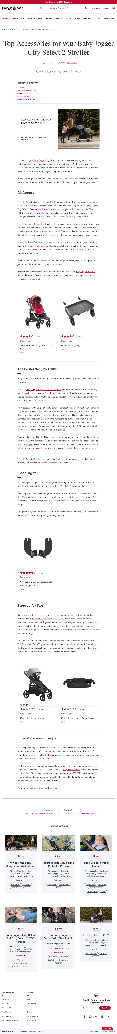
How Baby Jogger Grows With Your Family (58, 936)
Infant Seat (64, 956)
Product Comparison (96, 888)
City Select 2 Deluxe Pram (62, 485)
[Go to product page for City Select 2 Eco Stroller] (38, 684)
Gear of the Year (91, 953)
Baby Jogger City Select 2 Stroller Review (58, 864)
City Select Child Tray (32, 644)
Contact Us (5, 999)
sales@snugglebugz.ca (109, 1031)
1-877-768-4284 (94, 1031)
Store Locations (31, 1003)
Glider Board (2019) (70, 345)
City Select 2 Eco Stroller (32, 718)
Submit (105, 1008)
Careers (29, 1012)
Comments (72, 63)
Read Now (19, 880)
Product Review (55, 71)
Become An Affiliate (33, 1016)
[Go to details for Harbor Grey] (24, 705)
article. (55, 787)
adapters (33, 462)
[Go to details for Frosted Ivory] (21, 705)
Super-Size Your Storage (26, 99)
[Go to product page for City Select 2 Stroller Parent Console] (79, 684)
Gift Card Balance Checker (10, 1020)
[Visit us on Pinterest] (102, 1016)
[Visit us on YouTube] (96, 1016)
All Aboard (21, 88)
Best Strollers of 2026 (96, 935)
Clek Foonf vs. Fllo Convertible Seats (39, 813)
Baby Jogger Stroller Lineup (96, 864)
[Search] (41, 8)
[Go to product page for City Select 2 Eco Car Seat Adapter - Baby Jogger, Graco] (38, 548)
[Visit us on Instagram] (90, 1016)
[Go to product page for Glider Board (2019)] (79, 311)
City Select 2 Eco (71, 769)
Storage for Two (23, 96)
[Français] (10, 1031)
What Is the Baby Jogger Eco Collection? (20, 864)
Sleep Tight (21, 93)
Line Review (26, 884)
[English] (4, 1031)
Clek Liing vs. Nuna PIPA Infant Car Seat (79, 813)
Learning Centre (13, 29)
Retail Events (31, 1008)
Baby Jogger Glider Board (37, 245)
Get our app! (107, 1028)
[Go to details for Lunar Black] (27, 705)
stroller (22, 163)
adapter (88, 437)
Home (3, 29)
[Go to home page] (12, 8)
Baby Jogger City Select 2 (45, 160)
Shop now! (68, 2)
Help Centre (5, 1003)
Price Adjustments (7, 1012)
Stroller (77, 71)
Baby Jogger (42, 71)
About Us (29, 999)
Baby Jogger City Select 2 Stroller (38, 754)
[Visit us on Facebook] (84, 1016)
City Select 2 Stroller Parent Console (47, 618)
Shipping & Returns (7, 1008)
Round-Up (67, 71)
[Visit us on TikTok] (108, 1016)
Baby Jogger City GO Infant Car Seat (43, 389)
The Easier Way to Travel (26, 90)
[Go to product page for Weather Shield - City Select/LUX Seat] (38, 311)
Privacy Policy (31, 1020)
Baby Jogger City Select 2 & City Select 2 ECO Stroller (21, 938)
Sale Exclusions (6, 1016)
